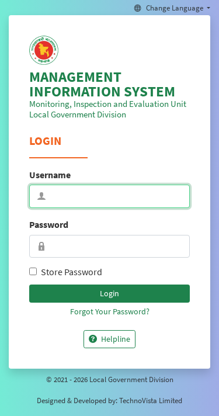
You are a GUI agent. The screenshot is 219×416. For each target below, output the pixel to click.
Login (109, 293)
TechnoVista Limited (150, 400)
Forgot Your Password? (110, 311)
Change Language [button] (174, 7)
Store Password (71, 272)
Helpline (114, 339)
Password (48, 224)
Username (50, 175)
